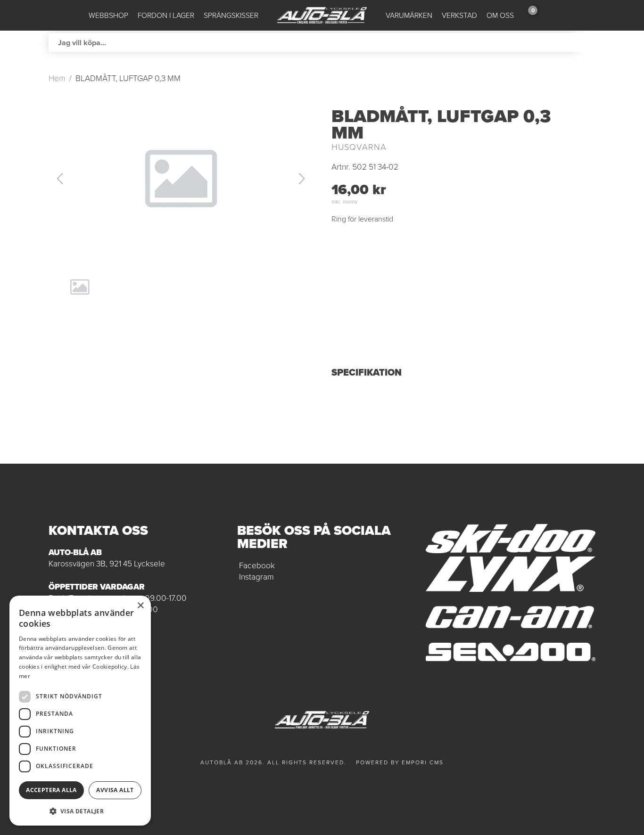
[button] (180, 178)
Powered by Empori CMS (400, 762)
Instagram (256, 577)
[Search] (586, 42)
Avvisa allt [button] (114, 790)
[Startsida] (322, 15)
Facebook (257, 565)
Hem (57, 78)
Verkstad (459, 15)
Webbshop (108, 15)
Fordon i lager (166, 15)
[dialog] (80, 711)
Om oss (500, 15)
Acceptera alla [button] (51, 790)
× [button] (140, 605)
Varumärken (409, 15)
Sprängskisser (231, 15)
